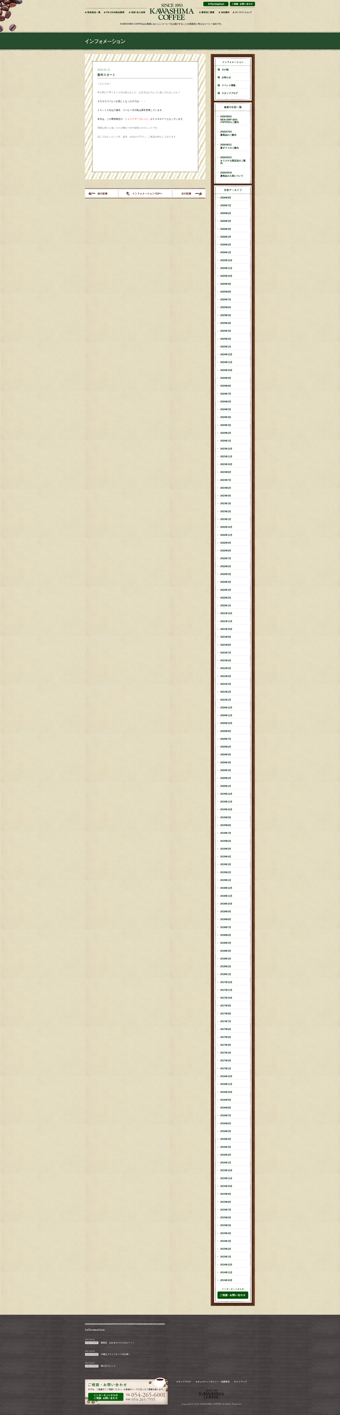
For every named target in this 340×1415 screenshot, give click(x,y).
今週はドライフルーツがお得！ (116, 1354)
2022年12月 (226, 527)
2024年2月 (225, 433)
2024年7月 (225, 394)
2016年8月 (225, 1108)
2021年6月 (225, 660)
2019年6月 (225, 841)
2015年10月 (226, 1186)
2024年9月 (225, 378)
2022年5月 (225, 574)
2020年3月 (225, 770)
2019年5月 (225, 849)
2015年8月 (225, 1202)
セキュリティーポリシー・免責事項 (213, 1381)
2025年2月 (225, 339)
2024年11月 (226, 362)
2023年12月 (226, 449)
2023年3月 (225, 503)
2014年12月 (226, 1265)
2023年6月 (225, 488)
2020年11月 (226, 715)
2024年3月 (225, 425)
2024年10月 (226, 370)
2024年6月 (225, 401)
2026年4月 (225, 229)
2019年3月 (225, 864)
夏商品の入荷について (231, 174)
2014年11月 (226, 1272)
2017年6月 (225, 1029)
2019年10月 (226, 809)
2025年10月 (226, 276)
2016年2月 (225, 1155)
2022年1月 (225, 605)
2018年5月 (225, 943)
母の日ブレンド (108, 1366)
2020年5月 (225, 754)
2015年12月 (226, 1170)
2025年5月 (225, 315)
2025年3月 (225, 331)
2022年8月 (225, 550)
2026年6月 (225, 213)
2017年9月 (225, 1005)
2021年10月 (226, 629)
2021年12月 (226, 613)
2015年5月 (225, 1225)
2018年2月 (225, 966)
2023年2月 (225, 511)
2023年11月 (226, 456)
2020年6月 (225, 747)
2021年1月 (225, 700)
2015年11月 (226, 1178)
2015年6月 (225, 1217)
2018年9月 (225, 911)
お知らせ (226, 77)
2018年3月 (225, 959)
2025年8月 (225, 292)
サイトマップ (240, 1381)
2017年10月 (226, 998)
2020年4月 (225, 762)
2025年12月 (226, 260)
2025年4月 (225, 323)
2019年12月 (226, 794)
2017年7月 (225, 1021)
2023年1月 (225, 519)
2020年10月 (226, 723)
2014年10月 (226, 1280)
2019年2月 (225, 872)
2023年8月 (225, 472)
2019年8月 (225, 825)
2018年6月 (225, 935)
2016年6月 (225, 1123)
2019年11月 (226, 802)
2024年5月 (225, 409)
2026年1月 (225, 252)
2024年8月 (225, 386)
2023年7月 (225, 480)
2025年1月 (225, 347)
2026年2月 (225, 244)
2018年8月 (225, 919)
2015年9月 (225, 1194)
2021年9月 (225, 637)
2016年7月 (225, 1115)
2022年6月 (225, 566)
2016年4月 (225, 1139)
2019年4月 (225, 856)
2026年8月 (225, 197)
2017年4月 (225, 1045)
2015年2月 (225, 1249)
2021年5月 (225, 668)
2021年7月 (225, 653)
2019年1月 (225, 880)
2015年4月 (225, 1233)
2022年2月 (225, 598)
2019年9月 (225, 817)
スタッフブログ (230, 93)
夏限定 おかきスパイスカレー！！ (118, 1342)
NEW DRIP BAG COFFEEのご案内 (229, 119)
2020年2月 (225, 778)
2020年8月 (225, 731)
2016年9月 (225, 1100)
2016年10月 (226, 1092)
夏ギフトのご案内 (229, 146)
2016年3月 (225, 1147)
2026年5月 (225, 221)
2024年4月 (225, 417)
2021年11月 (226, 621)
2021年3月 (225, 684)
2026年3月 (225, 237)
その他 (225, 69)
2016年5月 (225, 1131)
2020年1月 (225, 786)
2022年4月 (225, 582)
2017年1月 (225, 1068)
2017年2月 (225, 1060)
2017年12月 (226, 982)
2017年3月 (225, 1053)
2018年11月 (226, 896)
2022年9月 (225, 543)
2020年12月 (226, 707)
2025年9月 (225, 284)
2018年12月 (226, 888)
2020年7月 (225, 739)
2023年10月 (226, 464)
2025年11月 (226, 268)
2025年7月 (225, 299)
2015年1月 (225, 1257)
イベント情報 (229, 85)
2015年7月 (225, 1210)
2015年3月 (225, 1241)
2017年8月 (225, 1013)
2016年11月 (226, 1084)
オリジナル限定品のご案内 (233, 160)
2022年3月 (225, 590)
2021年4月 (225, 676)
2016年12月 (226, 1076)
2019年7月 (225, 833)
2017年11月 (226, 990)
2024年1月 (225, 441)
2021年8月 (225, 645)
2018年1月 (225, 974)
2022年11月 (226, 535)
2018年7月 (225, 927)
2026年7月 (225, 205)
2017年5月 (225, 1037)
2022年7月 (225, 558)
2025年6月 (225, 307)
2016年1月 (225, 1162)
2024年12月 (226, 354)
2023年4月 (225, 496)
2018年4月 (225, 951)
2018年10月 (226, 904)
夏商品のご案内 (228, 133)
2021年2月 (225, 692)
